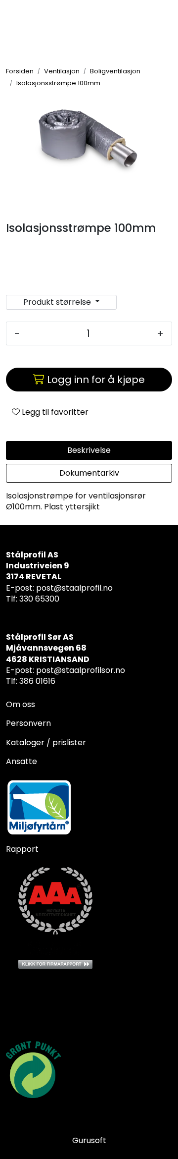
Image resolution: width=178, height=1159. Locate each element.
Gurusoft (89, 1140)
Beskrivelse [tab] (89, 450)
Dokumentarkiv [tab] (89, 473)
